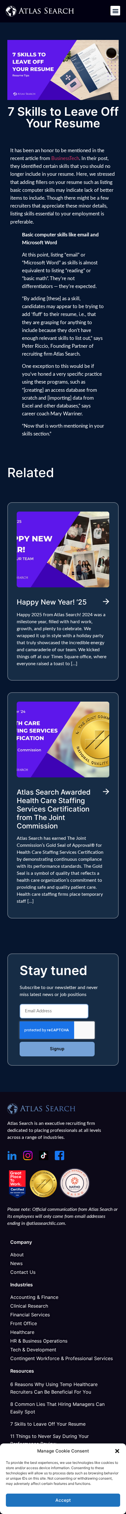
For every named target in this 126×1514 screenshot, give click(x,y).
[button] (117, 1451)
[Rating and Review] (17, 1196)
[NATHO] (74, 1196)
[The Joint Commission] (44, 1196)
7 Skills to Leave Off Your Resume (48, 1424)
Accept (63, 1500)
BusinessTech (65, 158)
